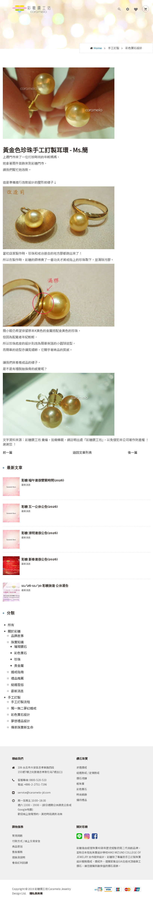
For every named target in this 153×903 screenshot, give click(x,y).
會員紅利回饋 (20, 863)
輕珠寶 (80, 784)
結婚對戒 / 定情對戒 (87, 773)
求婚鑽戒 (81, 767)
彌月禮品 (81, 800)
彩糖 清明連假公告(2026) (39, 533)
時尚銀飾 (81, 794)
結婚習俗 (17, 684)
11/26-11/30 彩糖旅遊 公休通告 (44, 585)
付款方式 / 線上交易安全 (26, 841)
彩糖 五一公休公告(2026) (39, 506)
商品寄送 (17, 846)
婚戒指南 (17, 671)
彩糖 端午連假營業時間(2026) (42, 480)
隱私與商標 (36, 893)
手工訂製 (14, 697)
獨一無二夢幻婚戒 (23, 708)
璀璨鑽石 (20, 646)
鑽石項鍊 (81, 778)
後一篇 (132, 452)
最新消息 (17, 691)
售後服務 (17, 852)
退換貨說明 (18, 857)
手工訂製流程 (20, 701)
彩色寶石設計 (20, 714)
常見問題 (17, 835)
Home (98, 48)
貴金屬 (19, 665)
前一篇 (7, 452)
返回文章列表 (82, 452)
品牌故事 (17, 635)
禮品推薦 (17, 678)
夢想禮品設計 (20, 720)
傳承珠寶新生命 (22, 727)
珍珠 (17, 659)
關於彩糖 (14, 631)
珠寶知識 (17, 642)
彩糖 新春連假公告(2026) (39, 559)
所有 (11, 624)
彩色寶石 (20, 652)
